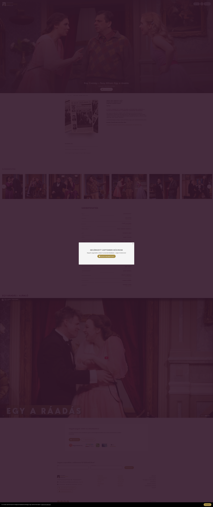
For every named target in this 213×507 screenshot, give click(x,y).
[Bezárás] (133, 244)
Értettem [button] (207, 504)
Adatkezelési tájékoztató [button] (46, 504)
